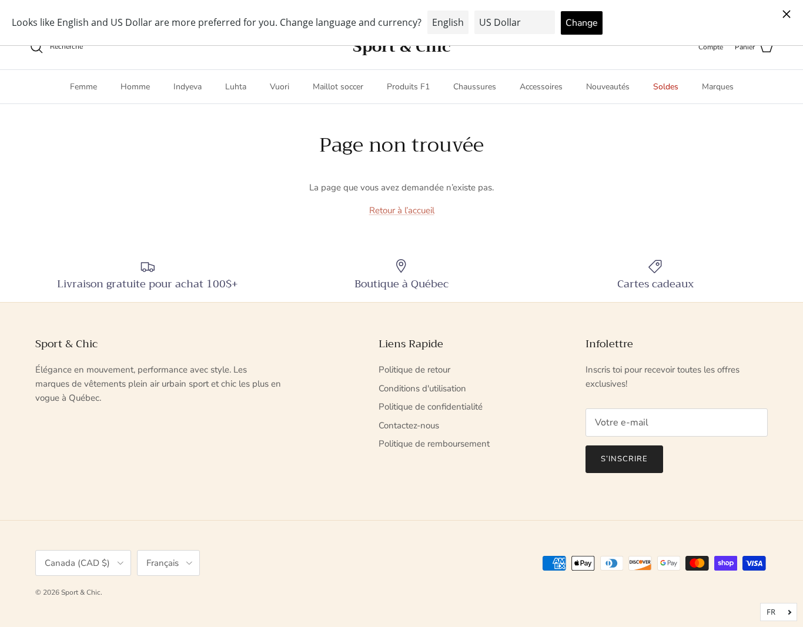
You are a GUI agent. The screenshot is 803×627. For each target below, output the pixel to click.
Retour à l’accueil (401, 210)
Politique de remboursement (434, 444)
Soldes (665, 86)
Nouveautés (608, 86)
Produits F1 (408, 86)
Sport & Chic (81, 592)
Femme (83, 86)
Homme (135, 86)
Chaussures (474, 86)
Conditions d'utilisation (422, 388)
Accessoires (541, 86)
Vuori (279, 86)
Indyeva (187, 86)
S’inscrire (624, 459)
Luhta (235, 86)
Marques (718, 86)
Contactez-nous (409, 425)
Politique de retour (414, 369)
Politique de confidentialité (431, 407)
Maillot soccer (338, 86)
